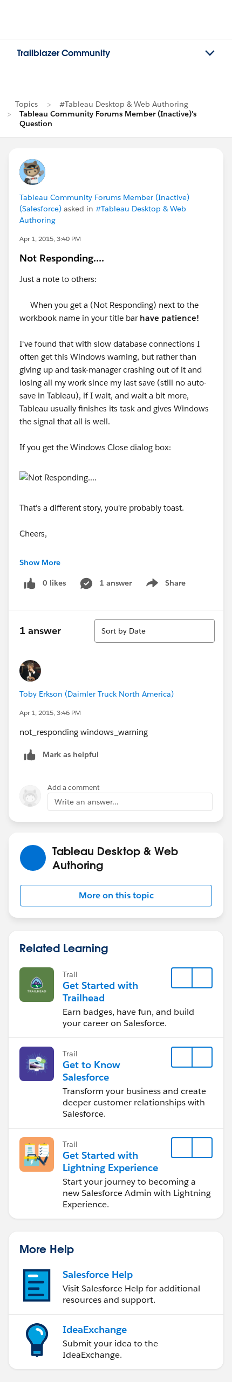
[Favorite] (182, 978)
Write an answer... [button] (86, 802)
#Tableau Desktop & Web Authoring (123, 104)
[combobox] (154, 631)
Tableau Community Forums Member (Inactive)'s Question (107, 118)
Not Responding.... (61, 258)
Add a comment (73, 787)
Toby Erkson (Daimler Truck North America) (96, 694)
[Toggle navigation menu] (210, 53)
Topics (26, 104)
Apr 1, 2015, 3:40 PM (50, 238)
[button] (116, 895)
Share (164, 585)
